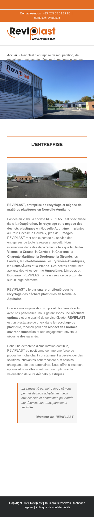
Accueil (12, 55)
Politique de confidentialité (53, 507)
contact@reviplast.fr (47, 17)
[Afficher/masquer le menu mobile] (85, 29)
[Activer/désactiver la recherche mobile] (76, 29)
